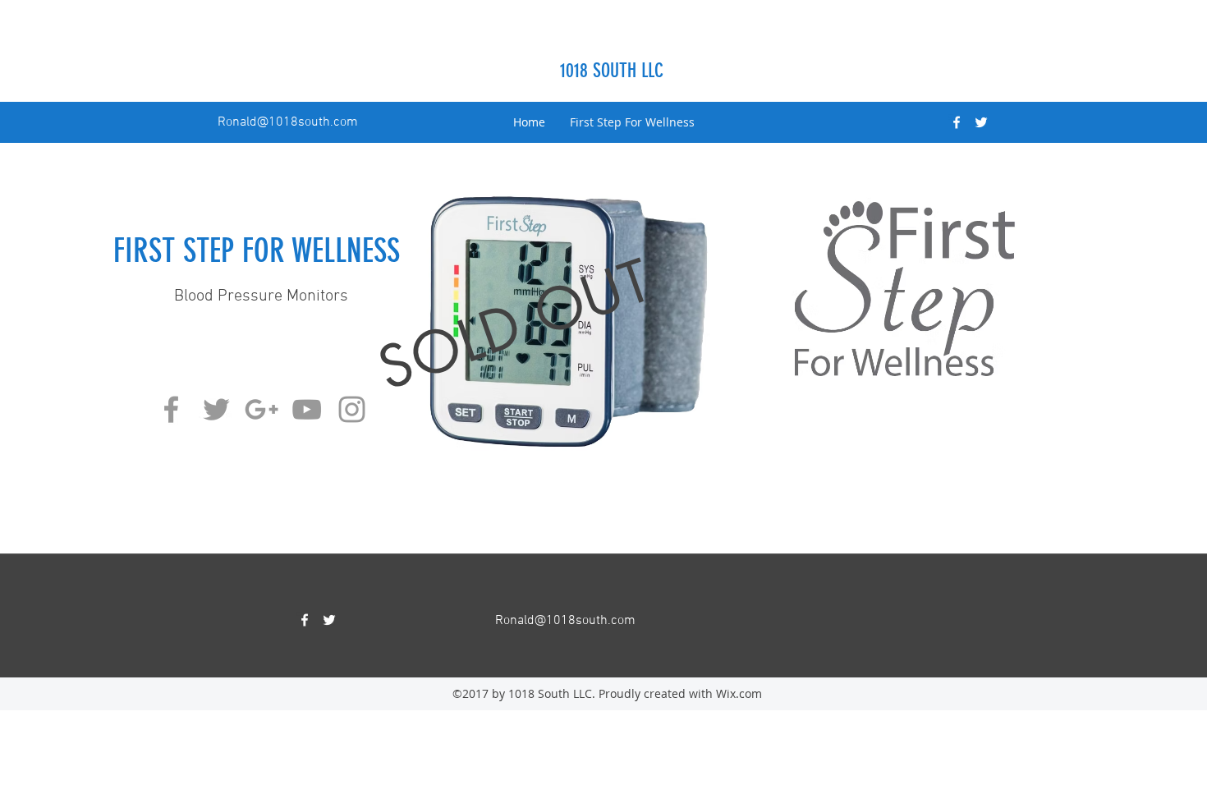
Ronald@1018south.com (288, 122)
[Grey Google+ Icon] (261, 409)
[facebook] (956, 122)
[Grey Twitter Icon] (216, 409)
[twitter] (981, 122)
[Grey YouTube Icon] (306, 409)
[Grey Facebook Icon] (171, 409)
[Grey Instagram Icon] (351, 409)
